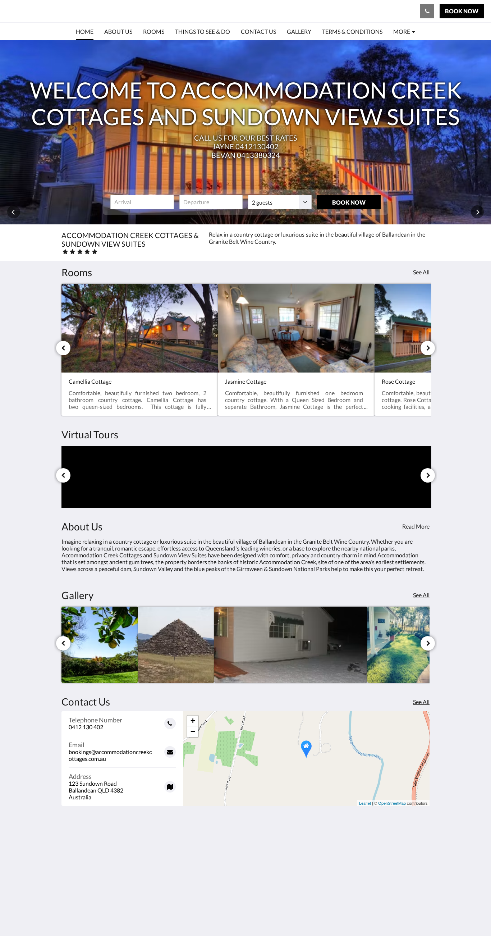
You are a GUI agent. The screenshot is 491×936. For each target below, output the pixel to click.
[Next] (428, 348)
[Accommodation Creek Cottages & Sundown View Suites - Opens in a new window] (422, 857)
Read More (416, 526)
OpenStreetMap (392, 803)
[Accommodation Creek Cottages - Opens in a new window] (402, 857)
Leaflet (365, 803)
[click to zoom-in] (99, 645)
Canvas (420, 915)
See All (421, 272)
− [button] (193, 731)
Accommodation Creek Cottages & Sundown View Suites (138, 11)
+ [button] (193, 720)
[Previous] (63, 348)
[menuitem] (84, 32)
